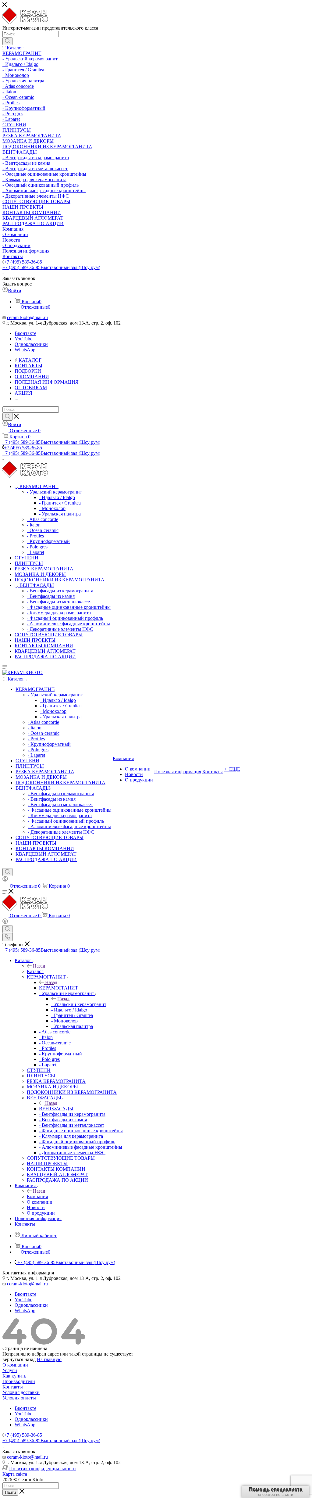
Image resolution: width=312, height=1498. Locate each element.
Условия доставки (21, 1392)
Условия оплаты (19, 1397)
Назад (39, 965)
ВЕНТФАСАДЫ (56, 1108)
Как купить (14, 1375)
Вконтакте (25, 333)
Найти (10, 1492)
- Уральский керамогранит (78, 1004)
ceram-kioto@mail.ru (27, 317)
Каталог (35, 971)
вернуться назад (19, 1359)
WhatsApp (25, 349)
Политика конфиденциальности (42, 1468)
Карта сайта (14, 1474)
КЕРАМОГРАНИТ (58, 987)
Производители (18, 1381)
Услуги (9, 1370)
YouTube (23, 338)
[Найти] (7, 41)
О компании (15, 1364)
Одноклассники (31, 344)
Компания (37, 1196)
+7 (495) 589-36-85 (23, 261)
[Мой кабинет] (5, 879)
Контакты (12, 1386)
